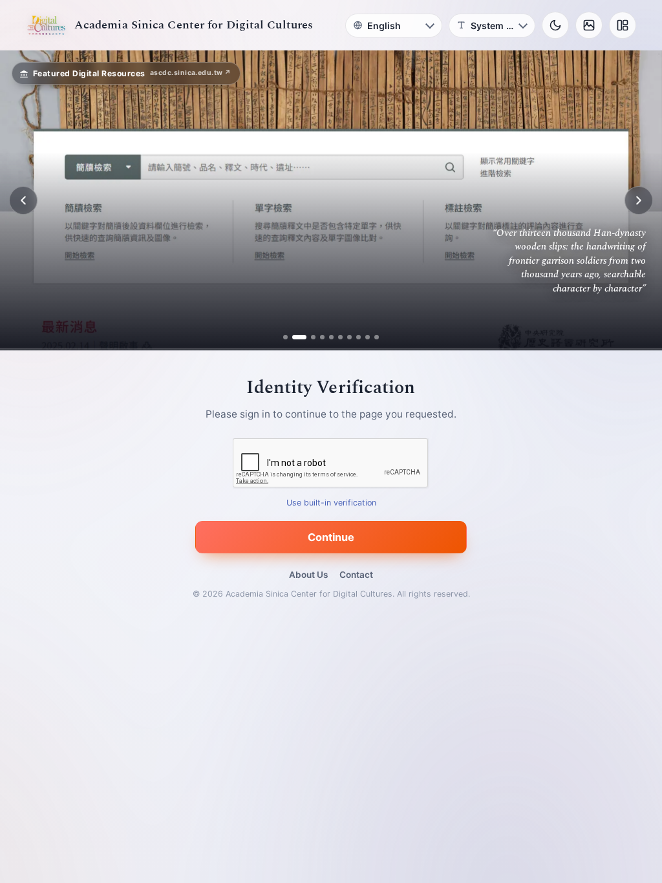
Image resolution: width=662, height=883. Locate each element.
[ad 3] (308, 337)
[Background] (589, 25)
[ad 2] (294, 337)
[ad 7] (349, 337)
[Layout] (622, 25)
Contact (356, 574)
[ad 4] (322, 337)
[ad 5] (331, 337)
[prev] (23, 200)
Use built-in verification (331, 503)
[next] (639, 200)
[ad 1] (285, 337)
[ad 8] (358, 337)
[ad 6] (340, 337)
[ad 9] (367, 337)
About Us (308, 574)
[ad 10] (376, 337)
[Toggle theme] (555, 25)
